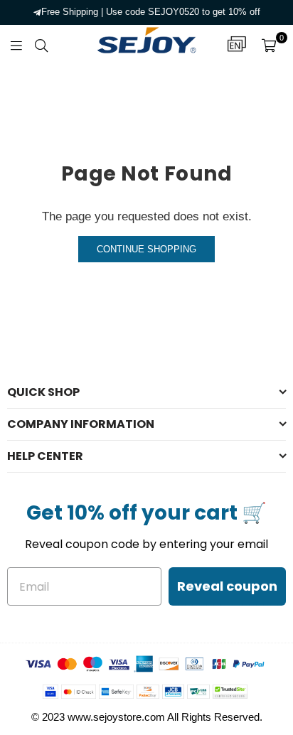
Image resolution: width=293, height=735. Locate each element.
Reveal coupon (227, 586)
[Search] (41, 44)
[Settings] (236, 44)
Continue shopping (146, 249)
